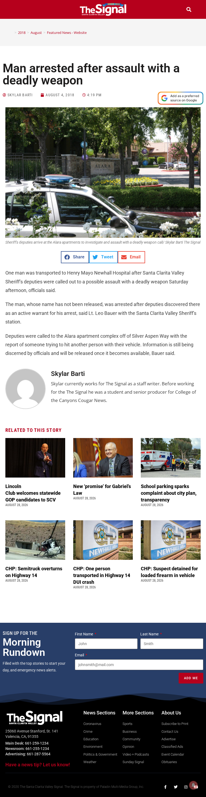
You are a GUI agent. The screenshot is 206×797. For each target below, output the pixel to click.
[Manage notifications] (193, 785)
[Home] (11, 32)
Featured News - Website (67, 32)
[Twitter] (176, 787)
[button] (17, 10)
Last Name (149, 634)
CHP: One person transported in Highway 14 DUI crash (101, 575)
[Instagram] (186, 787)
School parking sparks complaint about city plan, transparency (169, 493)
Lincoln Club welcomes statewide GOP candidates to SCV (33, 493)
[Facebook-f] (165, 787)
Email (80, 655)
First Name (84, 634)
